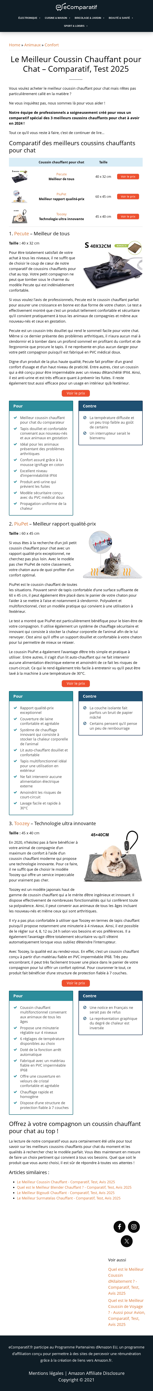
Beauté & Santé (119, 18)
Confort (52, 45)
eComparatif (76, 7)
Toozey (61, 214)
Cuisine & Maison (56, 18)
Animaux (32, 45)
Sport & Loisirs (74, 26)
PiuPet (61, 194)
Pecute (61, 174)
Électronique (27, 18)
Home (14, 45)
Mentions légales (46, 1373)
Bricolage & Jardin (88, 18)
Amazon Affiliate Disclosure (96, 1373)
